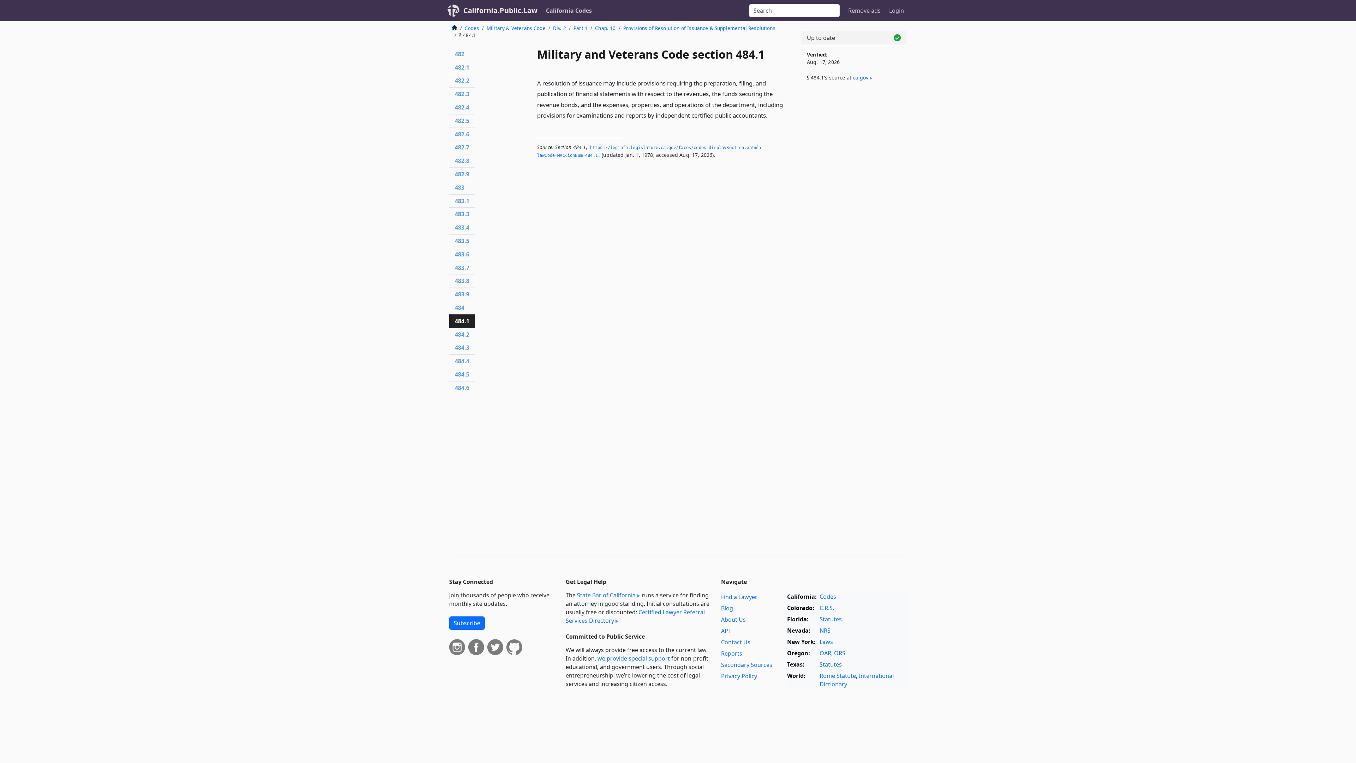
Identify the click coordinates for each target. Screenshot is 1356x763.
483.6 (462, 254)
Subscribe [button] (467, 623)
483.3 (462, 214)
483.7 (462, 268)
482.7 (462, 147)
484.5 (462, 374)
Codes (472, 28)
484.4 (462, 361)
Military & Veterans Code (516, 28)
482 (459, 54)
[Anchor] (771, 115)
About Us (733, 619)
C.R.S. (827, 608)
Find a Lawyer (739, 597)
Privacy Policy (739, 676)
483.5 (462, 241)
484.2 (462, 334)
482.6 (462, 134)
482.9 (462, 174)
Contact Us (735, 642)
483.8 (462, 281)
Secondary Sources (746, 665)
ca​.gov (860, 77)
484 (459, 308)
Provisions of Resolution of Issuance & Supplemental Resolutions (699, 28)
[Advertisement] (854, 204)
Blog (727, 608)
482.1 (462, 67)
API (725, 631)
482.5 (462, 121)
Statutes (831, 619)
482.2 (462, 80)
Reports (731, 653)
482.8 (462, 161)
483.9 (462, 294)
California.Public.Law (500, 10)
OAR (825, 653)
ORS (839, 653)
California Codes (569, 10)
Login (896, 10)
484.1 (462, 321)
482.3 (462, 94)
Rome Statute (838, 676)
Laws (826, 642)
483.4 (462, 227)
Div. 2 (559, 28)
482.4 (462, 107)
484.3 (462, 347)
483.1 (462, 201)
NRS (825, 630)
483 (459, 187)
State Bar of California (606, 595)
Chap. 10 (605, 28)
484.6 (462, 388)
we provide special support (633, 658)
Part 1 (580, 28)
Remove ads (864, 10)
